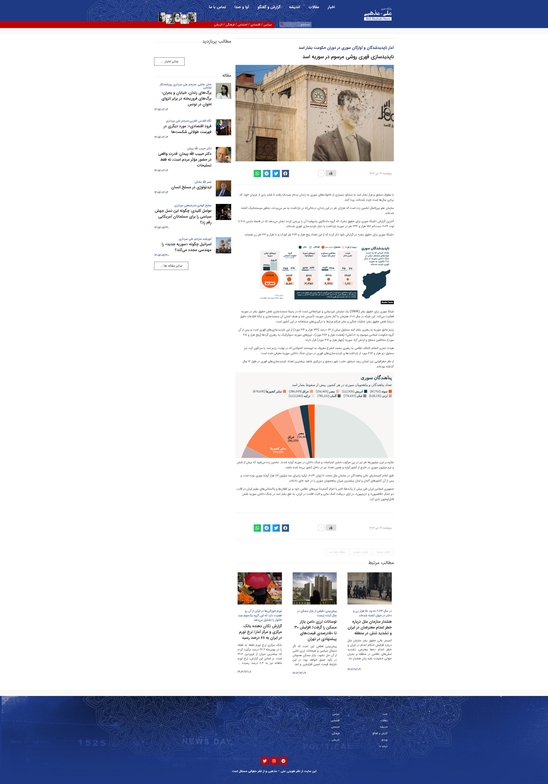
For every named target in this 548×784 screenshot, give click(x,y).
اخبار (331, 7)
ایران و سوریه (361, 552)
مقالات (313, 7)
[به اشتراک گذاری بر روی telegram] (266, 173)
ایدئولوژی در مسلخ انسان (191, 187)
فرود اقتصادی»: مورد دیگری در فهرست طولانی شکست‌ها (187, 129)
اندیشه (294, 7)
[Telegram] (283, 761)
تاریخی (218, 24)
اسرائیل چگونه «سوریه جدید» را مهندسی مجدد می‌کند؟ (186, 247)
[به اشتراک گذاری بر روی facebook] (285, 173)
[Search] (282, 24)
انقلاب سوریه (383, 552)
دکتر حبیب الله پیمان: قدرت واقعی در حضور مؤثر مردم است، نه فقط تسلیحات (184, 159)
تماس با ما (217, 7)
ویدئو (384, 740)
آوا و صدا (242, 7)
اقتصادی (255, 24)
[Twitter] (265, 761)
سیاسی (268, 24)
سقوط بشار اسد (337, 552)
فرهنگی (230, 24)
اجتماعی (242, 24)
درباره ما (383, 746)
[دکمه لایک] (331, 173)
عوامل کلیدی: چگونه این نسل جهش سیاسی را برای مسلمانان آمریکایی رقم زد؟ (183, 216)
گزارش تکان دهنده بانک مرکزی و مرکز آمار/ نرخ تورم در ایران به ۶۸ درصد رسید (260, 632)
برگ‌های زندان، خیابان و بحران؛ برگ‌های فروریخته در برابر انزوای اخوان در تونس (186, 98)
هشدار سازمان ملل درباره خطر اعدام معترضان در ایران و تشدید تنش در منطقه (370, 627)
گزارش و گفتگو (269, 7)
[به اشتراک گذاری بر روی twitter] (276, 173)
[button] (169, 61)
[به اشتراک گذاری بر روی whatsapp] (257, 173)
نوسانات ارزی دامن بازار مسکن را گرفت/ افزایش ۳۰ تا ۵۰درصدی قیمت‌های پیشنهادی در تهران (315, 630)
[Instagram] (274, 761)
